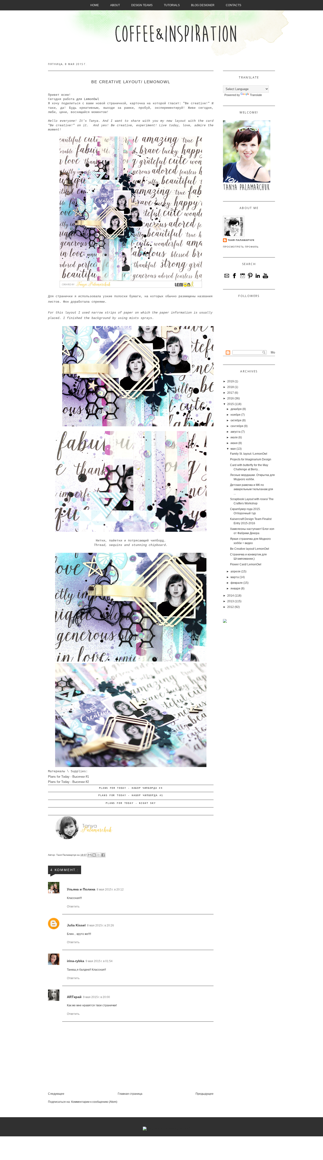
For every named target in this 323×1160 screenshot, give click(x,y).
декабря (236, 409)
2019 (230, 381)
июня (234, 443)
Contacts (233, 5)
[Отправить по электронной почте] (89, 855)
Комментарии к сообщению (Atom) (94, 1101)
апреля (235, 571)
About (115, 5)
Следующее (56, 1093)
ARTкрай (74, 997)
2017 (230, 392)
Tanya (93, 121)
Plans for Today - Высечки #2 (68, 782)
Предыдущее (205, 1093)
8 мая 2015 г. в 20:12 (110, 889)
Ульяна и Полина (81, 889)
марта (235, 577)
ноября (235, 414)
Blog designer (202, 5)
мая (233, 448)
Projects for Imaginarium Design (250, 459)
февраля (237, 582)
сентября (237, 426)
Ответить (73, 906)
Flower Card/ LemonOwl (245, 564)
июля (234, 437)
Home (94, 5)
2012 (230, 607)
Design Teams (142, 5)
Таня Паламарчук (66, 855)
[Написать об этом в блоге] (94, 855)
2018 (230, 387)
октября (236, 420)
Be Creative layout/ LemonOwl (249, 548)
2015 (230, 404)
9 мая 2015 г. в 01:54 (99, 961)
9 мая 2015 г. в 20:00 (96, 997)
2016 (230, 398)
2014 (230, 595)
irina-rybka (75, 961)
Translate (256, 95)
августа (235, 431)
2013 (230, 601)
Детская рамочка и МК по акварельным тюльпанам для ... (251, 489)
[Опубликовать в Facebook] (103, 855)
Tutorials (172, 5)
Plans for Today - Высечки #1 (68, 776)
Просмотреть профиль (241, 246)
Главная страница (130, 1093)
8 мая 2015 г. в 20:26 (100, 925)
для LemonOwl (87, 99)
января (235, 588)
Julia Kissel (76, 925)
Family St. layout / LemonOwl (248, 453)
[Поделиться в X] (98, 855)
